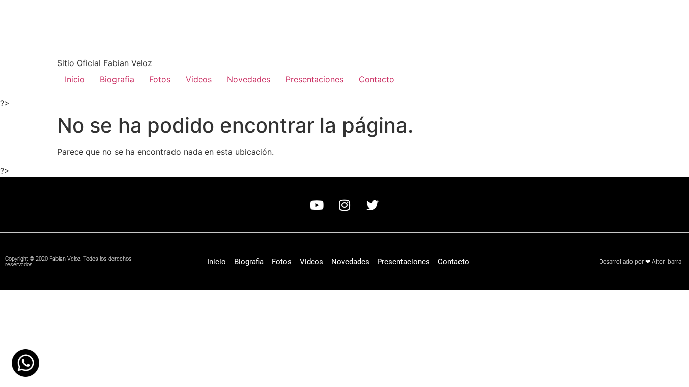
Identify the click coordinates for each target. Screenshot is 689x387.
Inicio (75, 79)
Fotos (159, 79)
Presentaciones (314, 79)
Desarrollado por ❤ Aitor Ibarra (640, 261)
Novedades (248, 79)
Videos (199, 79)
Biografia (117, 79)
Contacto (376, 79)
